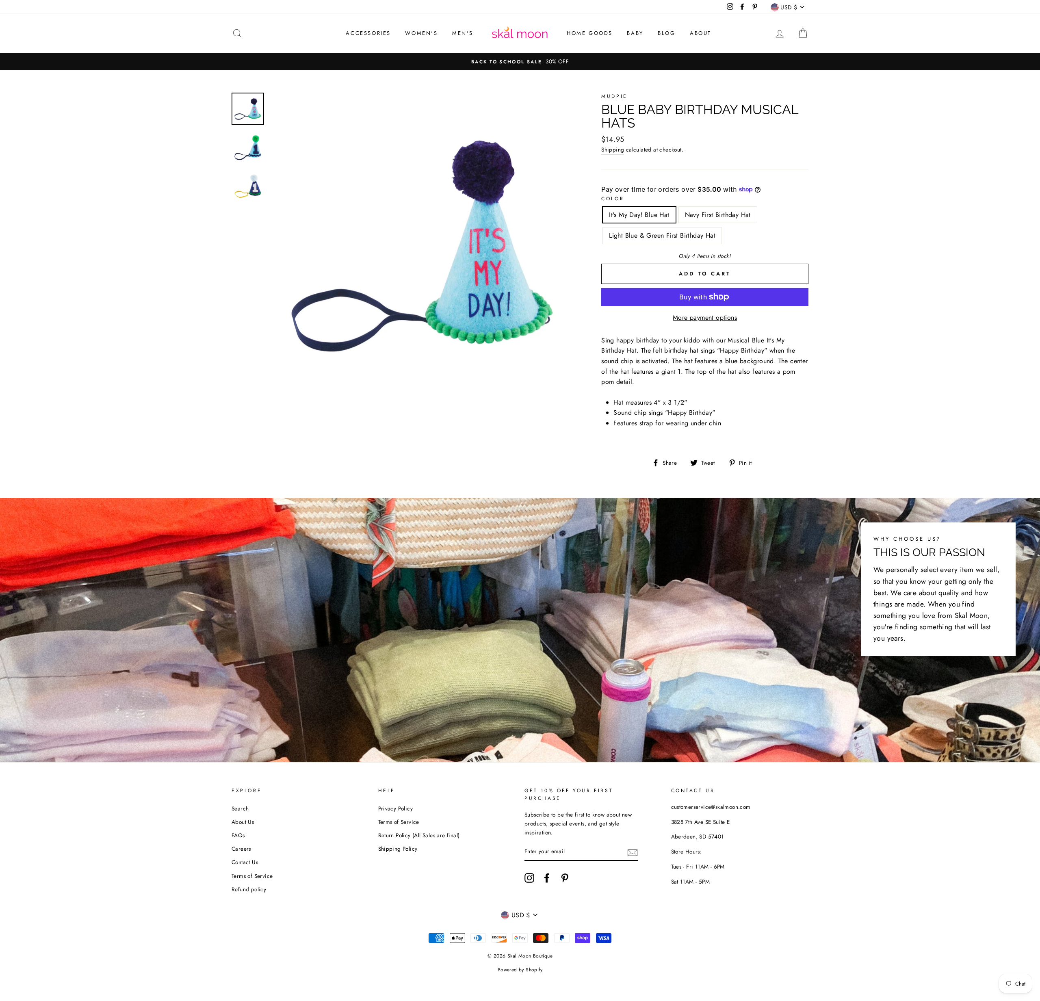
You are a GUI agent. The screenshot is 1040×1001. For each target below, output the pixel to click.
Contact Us (245, 862)
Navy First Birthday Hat (718, 214)
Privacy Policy (395, 808)
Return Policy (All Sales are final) (419, 835)
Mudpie (614, 96)
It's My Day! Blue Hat (639, 214)
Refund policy (249, 889)
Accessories (368, 33)
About (700, 33)
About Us (243, 822)
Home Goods (590, 33)
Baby (635, 33)
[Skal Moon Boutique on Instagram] (529, 878)
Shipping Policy (398, 849)
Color (612, 198)
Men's (462, 33)
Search (240, 808)
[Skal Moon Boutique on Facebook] (547, 878)
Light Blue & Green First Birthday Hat (662, 235)
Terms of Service (252, 876)
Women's (421, 33)
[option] (520, 61)
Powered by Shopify (520, 969)
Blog (666, 33)
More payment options (705, 317)
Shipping (612, 149)
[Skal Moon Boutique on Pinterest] (565, 878)
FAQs (238, 835)
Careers (241, 849)
